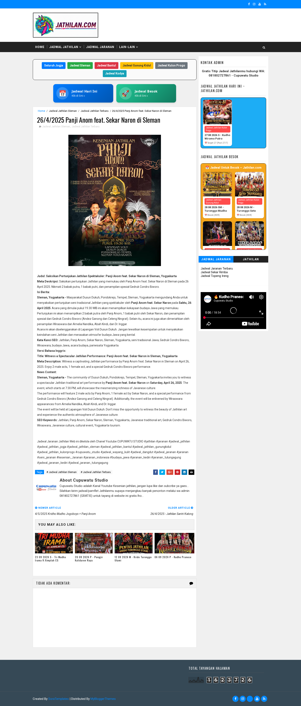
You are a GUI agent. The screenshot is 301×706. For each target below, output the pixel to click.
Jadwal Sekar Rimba (214, 272)
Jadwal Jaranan (100, 47)
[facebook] (249, 4)
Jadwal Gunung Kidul (137, 65)
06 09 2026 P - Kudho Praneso (173, 557)
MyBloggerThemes (103, 699)
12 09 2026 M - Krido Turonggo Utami (133, 558)
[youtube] (259, 4)
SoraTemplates (58, 699)
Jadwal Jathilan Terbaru (95, 110)
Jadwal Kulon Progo (171, 65)
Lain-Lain (127, 47)
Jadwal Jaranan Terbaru (217, 268)
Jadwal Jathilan (63, 47)
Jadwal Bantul (106, 65)
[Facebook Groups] (250, 699)
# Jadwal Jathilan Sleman (61, 472)
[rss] (265, 4)
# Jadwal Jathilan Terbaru (96, 472)
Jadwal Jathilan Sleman (63, 110)
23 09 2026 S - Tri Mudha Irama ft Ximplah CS (50, 558)
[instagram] (254, 4)
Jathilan (251, 259)
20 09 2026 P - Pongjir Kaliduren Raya (89, 558)
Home (39, 47)
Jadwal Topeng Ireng (215, 276)
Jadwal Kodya (114, 73)
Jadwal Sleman (80, 65)
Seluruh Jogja (53, 65)
